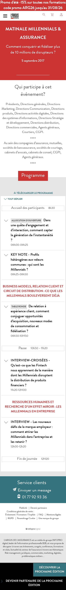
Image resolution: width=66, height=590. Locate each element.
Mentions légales (53, 515)
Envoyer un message (34, 491)
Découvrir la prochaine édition (49, 569)
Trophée (31, 515)
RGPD (11, 518)
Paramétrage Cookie (26, 518)
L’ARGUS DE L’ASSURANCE (17, 540)
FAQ (41, 515)
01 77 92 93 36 (34, 497)
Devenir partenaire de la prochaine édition (34, 583)
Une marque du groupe (48, 518)
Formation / (22, 515)
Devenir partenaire (38, 508)
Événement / (10, 515)
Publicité (23, 508)
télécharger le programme (34, 193)
